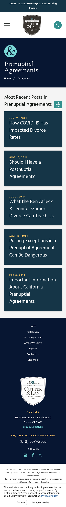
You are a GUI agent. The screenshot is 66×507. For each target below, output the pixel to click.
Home (33, 326)
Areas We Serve (33, 343)
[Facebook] (33, 455)
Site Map (33, 360)
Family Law (33, 332)
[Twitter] (40, 455)
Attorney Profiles (33, 338)
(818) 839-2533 (33, 441)
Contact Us (33, 354)
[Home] (32, 25)
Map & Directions (33, 427)
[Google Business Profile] (25, 455)
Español (33, 349)
